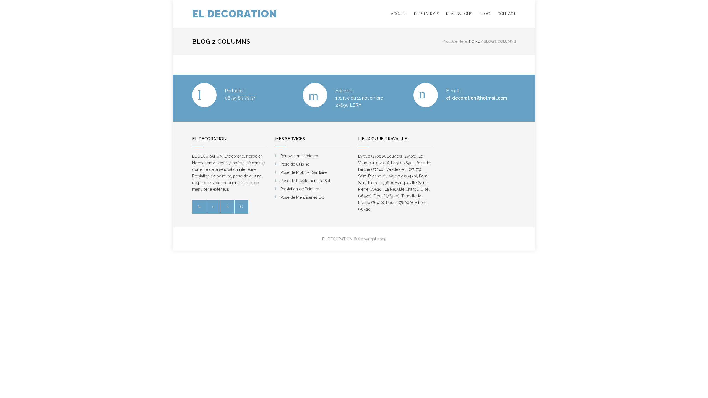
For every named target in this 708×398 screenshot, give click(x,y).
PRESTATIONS (426, 14)
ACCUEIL (399, 14)
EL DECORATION (234, 14)
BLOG (484, 14)
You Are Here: (456, 41)
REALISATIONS (459, 14)
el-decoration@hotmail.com (476, 98)
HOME (474, 41)
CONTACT (506, 14)
